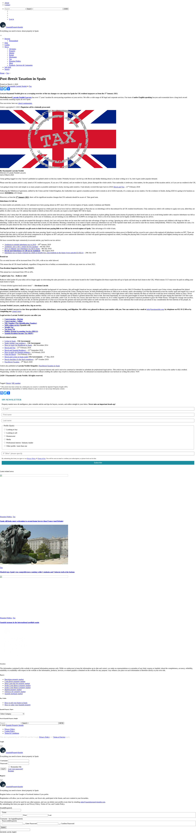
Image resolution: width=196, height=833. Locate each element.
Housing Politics (15, 61)
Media (8, 439)
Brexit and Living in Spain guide (16, 357)
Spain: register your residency (15, 343)
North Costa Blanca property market (18, 685)
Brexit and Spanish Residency (15, 350)
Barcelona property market (14, 679)
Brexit (8, 383)
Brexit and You (119, 187)
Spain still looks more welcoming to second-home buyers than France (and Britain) (31, 521)
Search (7, 69)
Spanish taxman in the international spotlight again (19, 622)
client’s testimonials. (25, 103)
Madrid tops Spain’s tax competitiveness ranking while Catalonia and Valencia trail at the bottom (37, 572)
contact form (16, 311)
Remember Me (16, 767)
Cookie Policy (10, 731)
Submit (3, 827)
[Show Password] (24, 824)
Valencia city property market (15, 692)
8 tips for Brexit (10, 354)
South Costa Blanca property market (18, 688)
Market (11, 53)
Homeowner (10, 436)
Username (4, 761)
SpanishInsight (14, 27)
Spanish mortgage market (14, 694)
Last (49, 815)
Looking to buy (11, 430)
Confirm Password (67, 824)
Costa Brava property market (15, 681)
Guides (7, 45)
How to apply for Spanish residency (17, 352)
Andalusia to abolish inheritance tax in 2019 (20, 245)
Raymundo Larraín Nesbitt (17, 86)
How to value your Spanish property (18, 705)
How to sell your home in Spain (16, 703)
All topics (12, 49)
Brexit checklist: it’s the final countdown (19, 359)
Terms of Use (42, 458)
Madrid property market (13, 690)
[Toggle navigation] (1, 35)
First (24, 815)
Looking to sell (11, 433)
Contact (7, 5)
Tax (10, 59)
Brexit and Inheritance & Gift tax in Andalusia (22, 251)
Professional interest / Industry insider (19, 443)
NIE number (16, 383)
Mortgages (13, 57)
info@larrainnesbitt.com (155, 309)
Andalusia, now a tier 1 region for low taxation (21, 247)
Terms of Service (59, 737)
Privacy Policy (31, 458)
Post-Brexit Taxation (12, 362)
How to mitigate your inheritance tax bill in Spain (22, 249)
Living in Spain (10, 341)
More (11, 63)
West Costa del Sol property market (17, 683)
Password (3, 763)
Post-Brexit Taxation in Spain (49, 366)
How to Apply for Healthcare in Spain (18, 345)
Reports (7, 39)
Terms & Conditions (12, 733)
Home (2, 73)
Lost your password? (15, 769)
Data (6, 43)
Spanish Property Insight (14, 725)
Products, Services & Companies (21, 65)
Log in (11, 19)
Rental (11, 55)
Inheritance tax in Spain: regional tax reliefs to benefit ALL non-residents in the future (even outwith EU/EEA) (44, 253)
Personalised (13, 41)
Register (11, 771)
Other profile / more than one (16, 446)
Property (12, 51)
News (7, 47)
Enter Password (31, 824)
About (7, 3)
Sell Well (8, 67)
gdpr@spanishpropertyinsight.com (93, 802)
